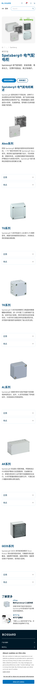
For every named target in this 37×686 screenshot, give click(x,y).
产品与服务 (5, 642)
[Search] (33, 8)
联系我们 (22, 80)
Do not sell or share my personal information (17, 676)
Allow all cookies (18, 682)
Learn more (6, 672)
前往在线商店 (9, 80)
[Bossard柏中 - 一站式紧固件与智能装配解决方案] (2, 47)
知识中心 (4, 647)
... (6, 47)
